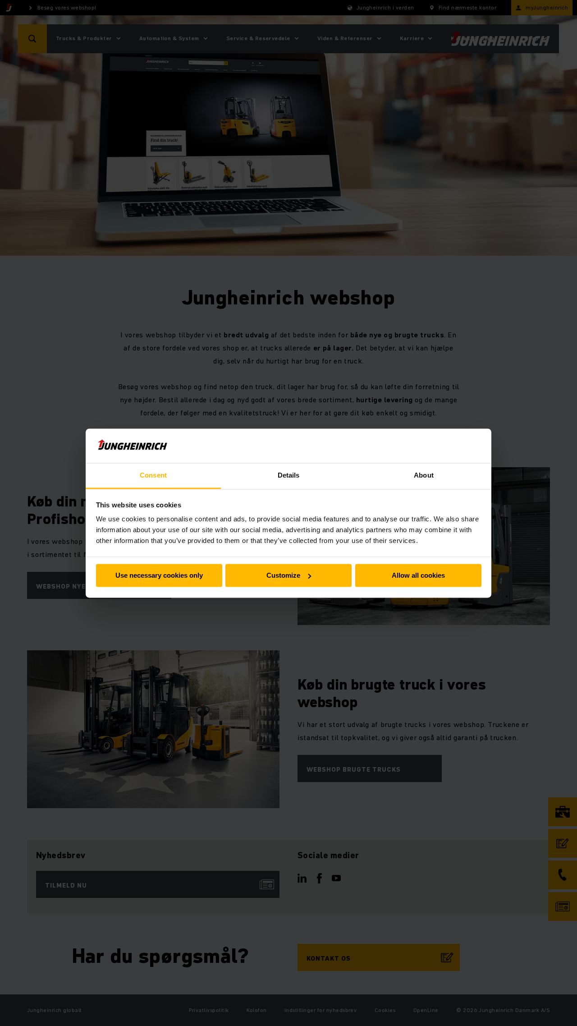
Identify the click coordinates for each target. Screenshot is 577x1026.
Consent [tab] (153, 475)
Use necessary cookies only (159, 575)
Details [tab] (289, 475)
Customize (283, 575)
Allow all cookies (418, 575)
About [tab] (424, 475)
